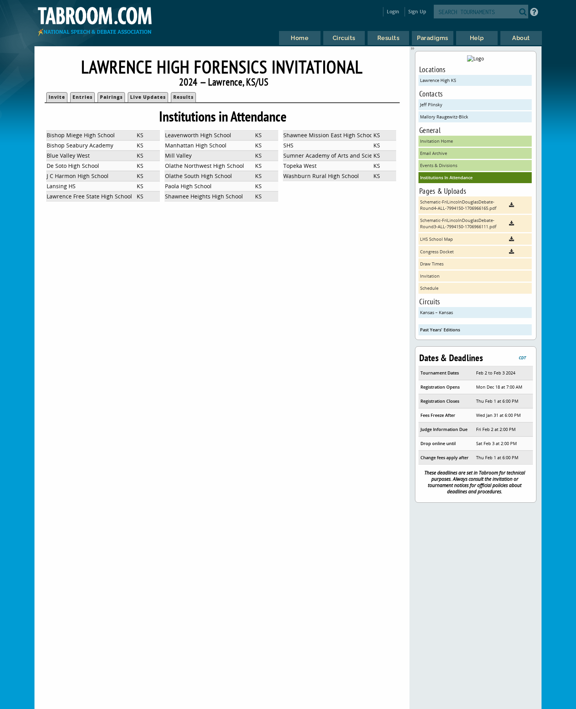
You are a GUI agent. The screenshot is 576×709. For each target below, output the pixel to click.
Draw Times (432, 264)
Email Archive (433, 153)
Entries (82, 97)
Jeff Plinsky (431, 104)
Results (183, 97)
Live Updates (148, 97)
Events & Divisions (438, 165)
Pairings (111, 97)
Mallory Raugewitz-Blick (444, 117)
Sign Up (417, 11)
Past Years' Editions (440, 330)
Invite (57, 97)
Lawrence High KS (438, 80)
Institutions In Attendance (446, 177)
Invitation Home (436, 141)
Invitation (430, 276)
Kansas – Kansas (436, 312)
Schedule (429, 288)
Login (393, 11)
